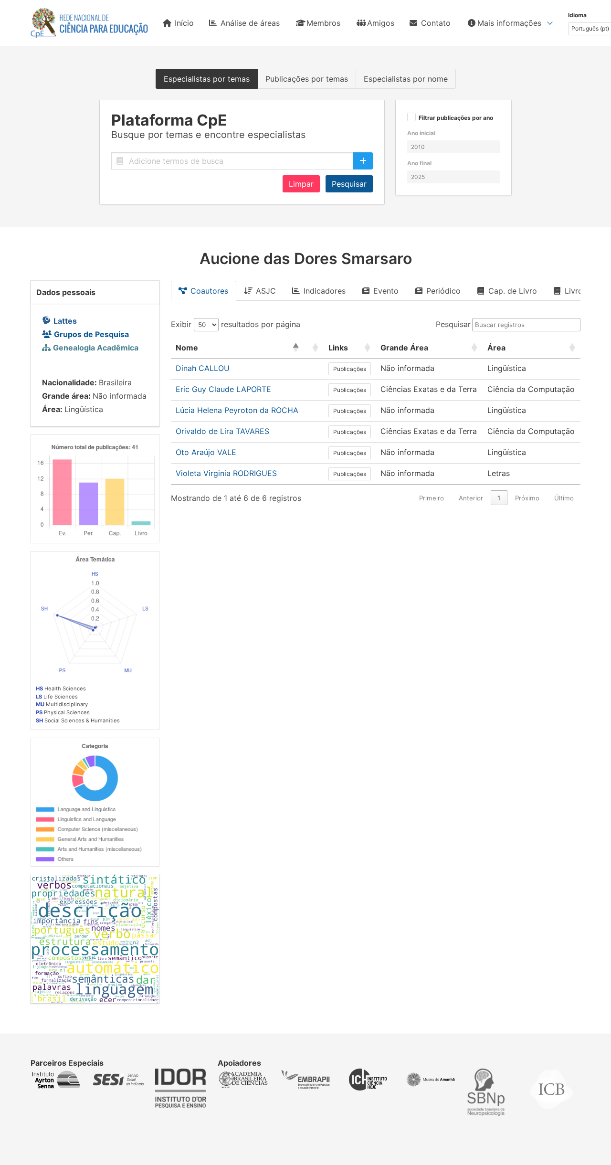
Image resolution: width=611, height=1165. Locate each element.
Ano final (419, 163)
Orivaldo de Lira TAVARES (222, 431)
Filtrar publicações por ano (456, 118)
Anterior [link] (471, 498)
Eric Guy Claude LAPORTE (223, 389)
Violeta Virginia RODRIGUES (226, 473)
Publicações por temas (306, 79)
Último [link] (564, 498)
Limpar (301, 184)
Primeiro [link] (431, 498)
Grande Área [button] (404, 347)
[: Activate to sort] (313, 348)
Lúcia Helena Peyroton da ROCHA (237, 410)
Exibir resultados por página (235, 324)
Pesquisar (349, 184)
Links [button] (338, 347)
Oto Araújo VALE (206, 452)
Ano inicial (421, 133)
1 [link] (498, 498)
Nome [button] (187, 347)
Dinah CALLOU (203, 368)
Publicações (349, 368)
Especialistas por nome (406, 79)
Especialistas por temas (207, 79)
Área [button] (496, 347)
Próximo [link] (527, 498)
